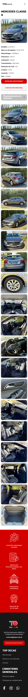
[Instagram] (11, 688)
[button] (24, 4)
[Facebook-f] (4, 688)
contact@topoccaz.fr (14, 637)
